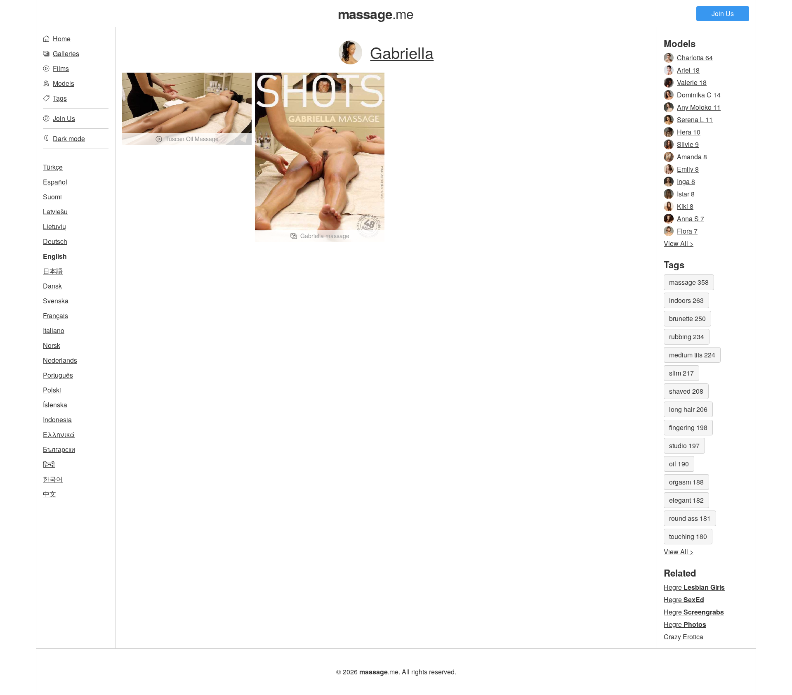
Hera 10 (688, 132)
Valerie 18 (692, 82)
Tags (60, 98)
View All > (678, 243)
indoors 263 (686, 300)
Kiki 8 (685, 206)
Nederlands (60, 360)
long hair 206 (688, 409)
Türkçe (53, 167)
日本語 (53, 271)
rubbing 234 (686, 336)
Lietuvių (54, 226)
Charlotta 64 (695, 57)
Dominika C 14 (699, 94)
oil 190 (679, 463)
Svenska (55, 300)
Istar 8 (686, 194)
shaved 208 (686, 391)
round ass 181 (690, 518)
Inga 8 (686, 181)
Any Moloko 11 (699, 107)
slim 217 (681, 373)
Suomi (52, 196)
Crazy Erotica (683, 636)
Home (62, 38)
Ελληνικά (59, 434)
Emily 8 (688, 169)
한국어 (53, 479)
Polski (52, 390)
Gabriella (402, 52)
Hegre (694, 587)
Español (55, 182)
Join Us (723, 13)
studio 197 (684, 445)
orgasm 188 (686, 482)
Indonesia (57, 419)
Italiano (53, 330)
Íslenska (55, 404)
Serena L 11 (695, 119)
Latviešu (55, 211)
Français (55, 315)
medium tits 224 (692, 354)
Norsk (51, 345)
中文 (49, 494)
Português (58, 375)
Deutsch (55, 241)
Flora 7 (687, 231)
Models (63, 83)
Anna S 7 (690, 218)
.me (376, 13)
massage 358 (689, 282)
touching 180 (688, 536)
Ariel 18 (688, 70)
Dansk (52, 286)
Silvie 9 (688, 144)
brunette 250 (687, 318)
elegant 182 (686, 500)
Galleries (66, 53)
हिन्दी (49, 464)
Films (61, 68)
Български (59, 449)
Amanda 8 (692, 156)
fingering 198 (688, 427)
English (55, 256)
